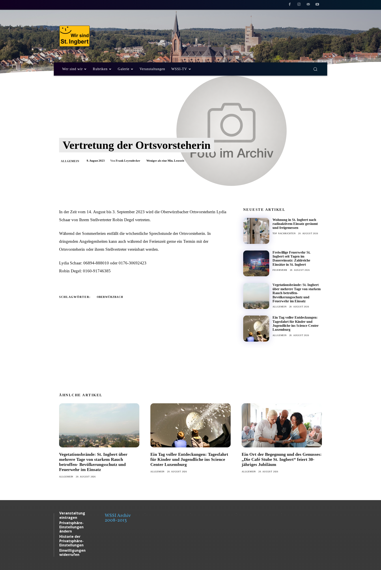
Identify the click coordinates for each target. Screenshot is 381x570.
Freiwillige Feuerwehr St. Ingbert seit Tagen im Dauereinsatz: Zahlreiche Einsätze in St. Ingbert (291, 258)
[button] (315, 69)
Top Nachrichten (284, 233)
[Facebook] (290, 5)
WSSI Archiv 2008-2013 (118, 517)
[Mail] (308, 5)
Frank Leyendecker (128, 160)
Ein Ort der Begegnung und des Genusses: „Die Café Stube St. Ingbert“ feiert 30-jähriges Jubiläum (282, 459)
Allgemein (70, 161)
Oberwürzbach (110, 297)
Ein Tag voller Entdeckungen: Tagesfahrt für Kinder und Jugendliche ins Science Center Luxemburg (296, 323)
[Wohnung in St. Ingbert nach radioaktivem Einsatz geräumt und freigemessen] (256, 231)
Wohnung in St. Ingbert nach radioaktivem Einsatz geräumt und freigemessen (295, 224)
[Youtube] (317, 5)
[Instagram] (299, 5)
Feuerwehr (280, 270)
